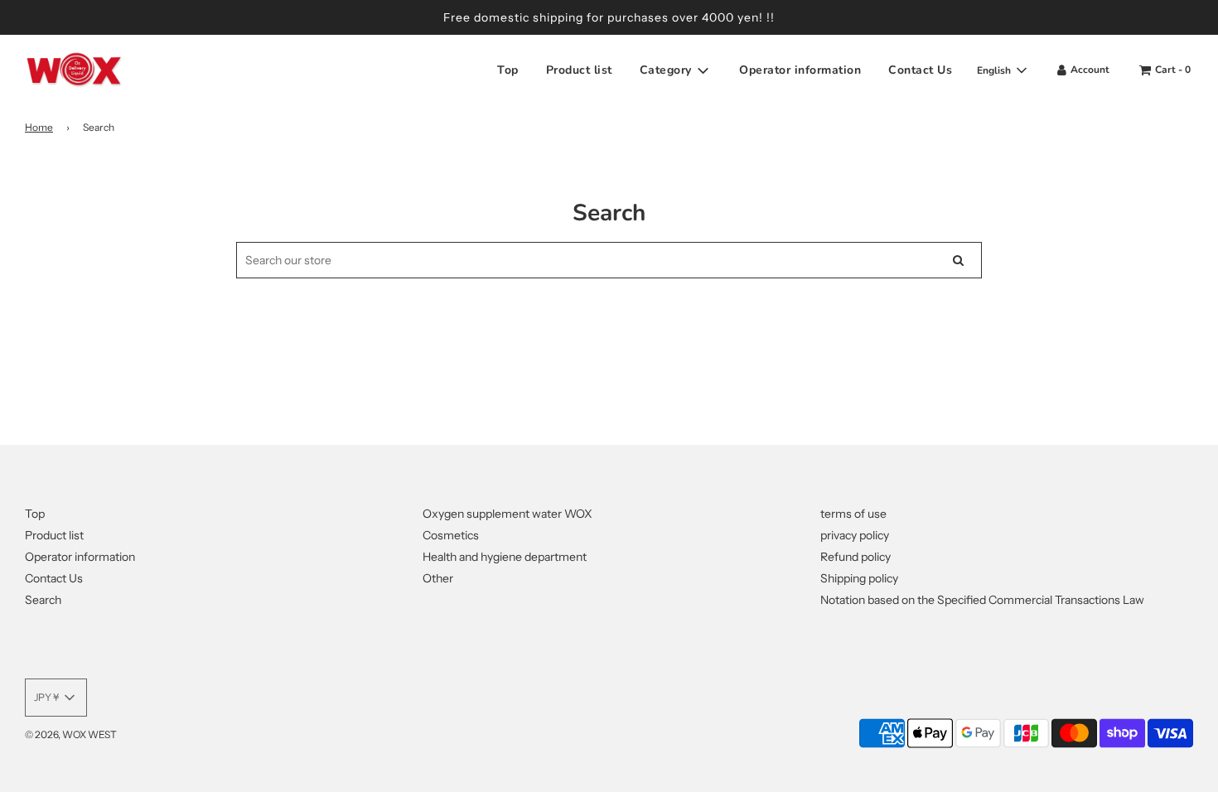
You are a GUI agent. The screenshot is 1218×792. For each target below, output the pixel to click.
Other (438, 578)
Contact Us (920, 70)
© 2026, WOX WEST (71, 734)
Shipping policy (859, 578)
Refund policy (855, 556)
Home (39, 127)
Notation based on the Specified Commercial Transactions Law (982, 599)
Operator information (800, 70)
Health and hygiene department (505, 556)
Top (508, 70)
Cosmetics (451, 535)
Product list (579, 70)
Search (43, 599)
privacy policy (854, 535)
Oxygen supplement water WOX (507, 513)
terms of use (853, 513)
